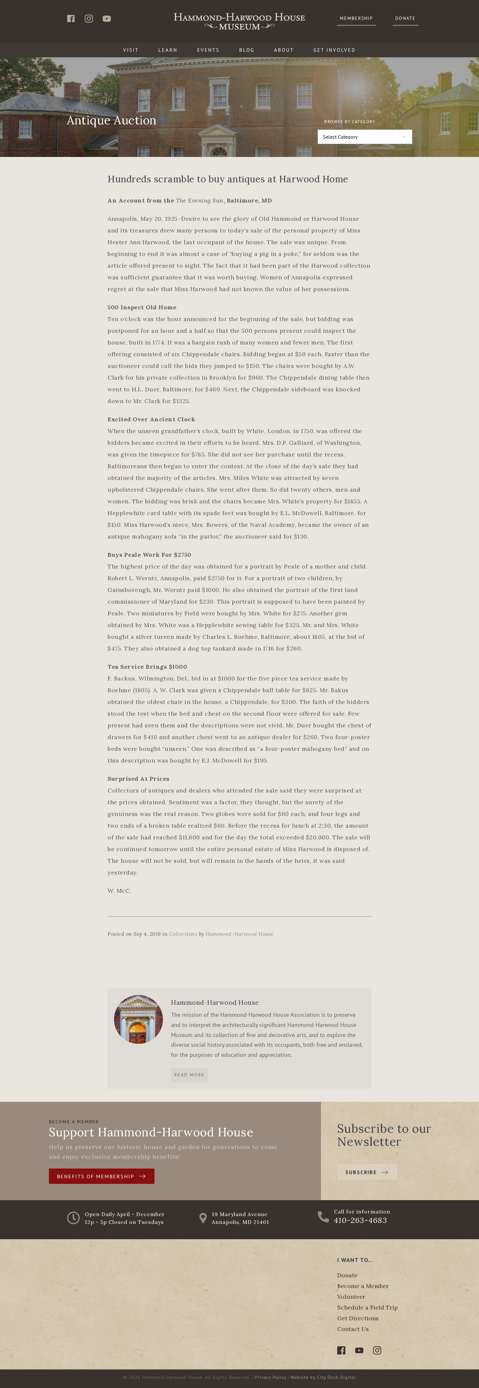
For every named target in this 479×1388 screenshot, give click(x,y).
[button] (356, 18)
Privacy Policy (270, 1377)
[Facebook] (341, 1350)
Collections (183, 934)
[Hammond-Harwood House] (138, 1019)
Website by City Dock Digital (323, 1377)
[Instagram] (377, 1350)
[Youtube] (359, 1350)
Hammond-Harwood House (240, 934)
